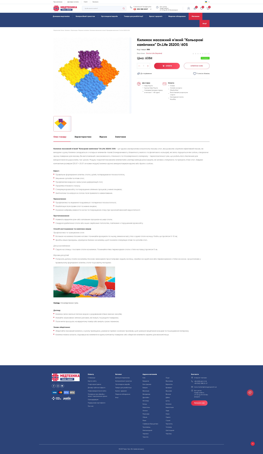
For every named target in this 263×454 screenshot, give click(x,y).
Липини (145, 410)
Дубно (168, 397)
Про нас (90, 406)
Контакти (95, 2)
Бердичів (146, 381)
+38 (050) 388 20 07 (200, 383)
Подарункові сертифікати (96, 403)
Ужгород (169, 427)
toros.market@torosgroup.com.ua (202, 387)
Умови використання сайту (97, 391)
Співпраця (91, 378)
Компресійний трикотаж (85, 16)
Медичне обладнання (177, 16)
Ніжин (168, 414)
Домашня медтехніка (61, 16)
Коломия (168, 404)
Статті (85, 2)
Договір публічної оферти (96, 387)
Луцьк (168, 378)
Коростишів (170, 407)
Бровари (169, 387)
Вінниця (168, 394)
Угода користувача (94, 384)
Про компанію (57, 2)
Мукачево (146, 414)
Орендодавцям (93, 399)
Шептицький (170, 430)
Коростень (146, 407)
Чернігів (145, 437)
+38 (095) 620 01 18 (200, 381)
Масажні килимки (83, 30)
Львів (167, 410)
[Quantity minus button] (139, 66)
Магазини (195, 16)
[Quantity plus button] (148, 66)
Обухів (145, 417)
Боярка (145, 387)
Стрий (168, 420)
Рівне (144, 420)
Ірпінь (168, 401)
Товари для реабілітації (133, 16)
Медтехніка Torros (58, 30)
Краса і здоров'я (155, 16)
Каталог (67, 30)
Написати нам (199, 403)
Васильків (146, 391)
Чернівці (169, 433)
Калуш (145, 404)
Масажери (74, 30)
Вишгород (169, 381)
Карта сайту (92, 381)
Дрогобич (146, 397)
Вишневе (169, 391)
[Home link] (65, 8)
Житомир (146, 401)
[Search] (123, 8)
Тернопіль (169, 424)
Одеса (168, 417)
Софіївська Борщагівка (150, 424)
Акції (204, 23)
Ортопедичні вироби (109, 16)
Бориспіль (169, 384)
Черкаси (146, 433)
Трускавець (146, 427)
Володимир (146, 394)
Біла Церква (147, 384)
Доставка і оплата (73, 2)
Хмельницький (147, 430)
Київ (144, 378)
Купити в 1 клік (197, 66)
